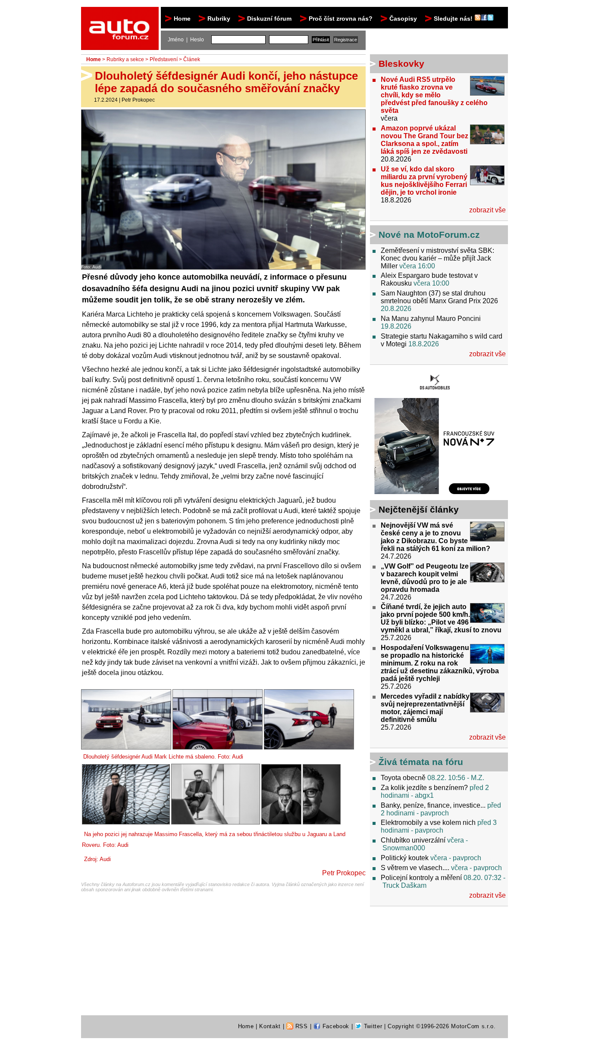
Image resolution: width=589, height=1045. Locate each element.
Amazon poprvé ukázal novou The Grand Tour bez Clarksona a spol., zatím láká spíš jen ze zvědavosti (424, 139)
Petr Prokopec (138, 100)
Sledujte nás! (454, 18)
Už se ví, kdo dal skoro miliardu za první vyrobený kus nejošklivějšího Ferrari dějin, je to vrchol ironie (424, 180)
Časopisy (403, 18)
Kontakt (270, 1026)
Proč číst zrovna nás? (341, 18)
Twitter (372, 1026)
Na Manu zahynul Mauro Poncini (431, 318)
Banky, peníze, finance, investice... (433, 805)
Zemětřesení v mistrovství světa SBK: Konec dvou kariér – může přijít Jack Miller (437, 258)
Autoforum (120, 14)
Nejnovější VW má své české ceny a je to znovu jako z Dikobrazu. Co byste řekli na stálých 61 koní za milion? (435, 537)
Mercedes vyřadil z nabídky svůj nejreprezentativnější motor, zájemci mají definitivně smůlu (425, 708)
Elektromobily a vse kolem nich (428, 822)
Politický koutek (405, 858)
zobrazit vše (487, 210)
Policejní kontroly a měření (421, 877)
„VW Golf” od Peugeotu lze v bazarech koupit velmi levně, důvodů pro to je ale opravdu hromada (425, 578)
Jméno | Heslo (186, 39)
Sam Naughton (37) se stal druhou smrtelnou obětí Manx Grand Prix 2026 (439, 297)
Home (182, 18)
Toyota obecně (403, 777)
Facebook (334, 1026)
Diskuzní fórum (269, 18)
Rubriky (218, 18)
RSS (300, 1026)
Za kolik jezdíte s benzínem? (424, 787)
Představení (164, 59)
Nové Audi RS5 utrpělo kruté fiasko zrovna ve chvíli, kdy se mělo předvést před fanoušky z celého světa (434, 95)
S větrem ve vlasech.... (415, 867)
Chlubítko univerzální (413, 840)
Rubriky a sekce (125, 59)
